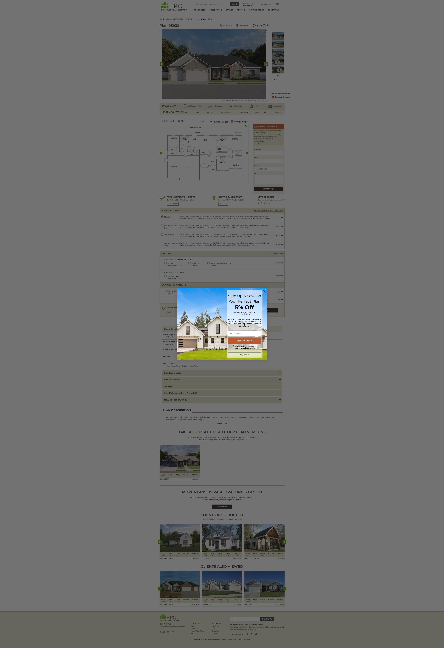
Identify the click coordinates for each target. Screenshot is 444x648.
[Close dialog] (264, 291)
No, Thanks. (244, 355)
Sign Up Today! (244, 340)
